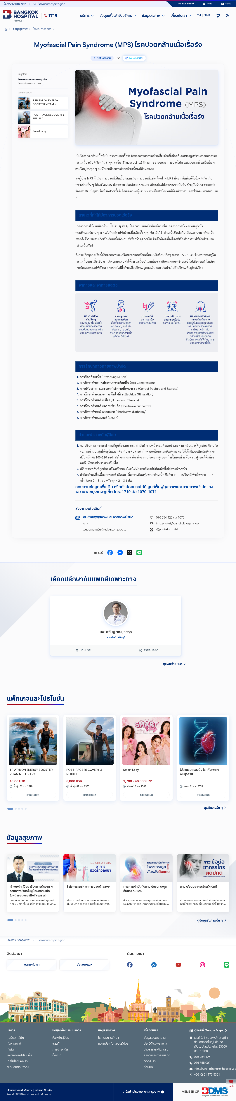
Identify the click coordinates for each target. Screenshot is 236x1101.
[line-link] (226, 965)
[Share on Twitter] (129, 553)
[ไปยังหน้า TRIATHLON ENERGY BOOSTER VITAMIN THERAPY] (33, 741)
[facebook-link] (130, 965)
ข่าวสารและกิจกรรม (156, 1049)
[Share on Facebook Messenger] (120, 553)
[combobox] (91, 4)
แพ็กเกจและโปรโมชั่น (19, 1055)
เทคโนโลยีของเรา (17, 1061)
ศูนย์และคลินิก (15, 1038)
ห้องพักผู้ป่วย (60, 1038)
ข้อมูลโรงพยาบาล (155, 1038)
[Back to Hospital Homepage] (6, 29)
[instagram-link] (202, 965)
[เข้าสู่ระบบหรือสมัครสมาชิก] (227, 16)
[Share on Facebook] (110, 553)
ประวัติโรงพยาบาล (155, 1043)
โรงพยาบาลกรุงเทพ (18, 940)
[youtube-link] (178, 965)
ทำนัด (10, 1049)
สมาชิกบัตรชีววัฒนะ (19, 1067)
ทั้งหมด (56, 1055)
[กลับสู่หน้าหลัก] (21, 16)
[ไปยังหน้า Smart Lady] (146, 741)
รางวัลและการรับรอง (157, 1055)
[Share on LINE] (139, 553)
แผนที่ (56, 1043)
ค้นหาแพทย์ (14, 1043)
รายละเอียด (33, 795)
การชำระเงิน (60, 1049)
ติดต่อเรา (150, 1061)
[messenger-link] (154, 965)
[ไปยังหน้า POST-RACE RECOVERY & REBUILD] (89, 741)
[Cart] (218, 16)
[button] (203, 16)
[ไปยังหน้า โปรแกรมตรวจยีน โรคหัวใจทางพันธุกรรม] (203, 741)
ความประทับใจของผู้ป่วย (113, 1043)
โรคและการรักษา (108, 1038)
